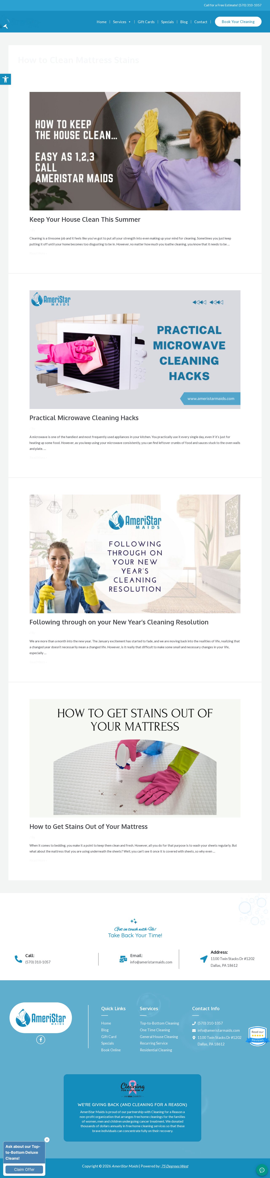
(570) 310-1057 (250, 5)
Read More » (38, 253)
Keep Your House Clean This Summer (85, 219)
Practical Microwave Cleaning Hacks (84, 418)
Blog (184, 21)
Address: (219, 952)
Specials (167, 21)
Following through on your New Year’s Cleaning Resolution (119, 622)
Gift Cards (146, 21)
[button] (5, 79)
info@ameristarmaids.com (151, 962)
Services (119, 21)
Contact (200, 21)
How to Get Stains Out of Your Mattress (89, 826)
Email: (136, 955)
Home (102, 21)
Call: (29, 955)
